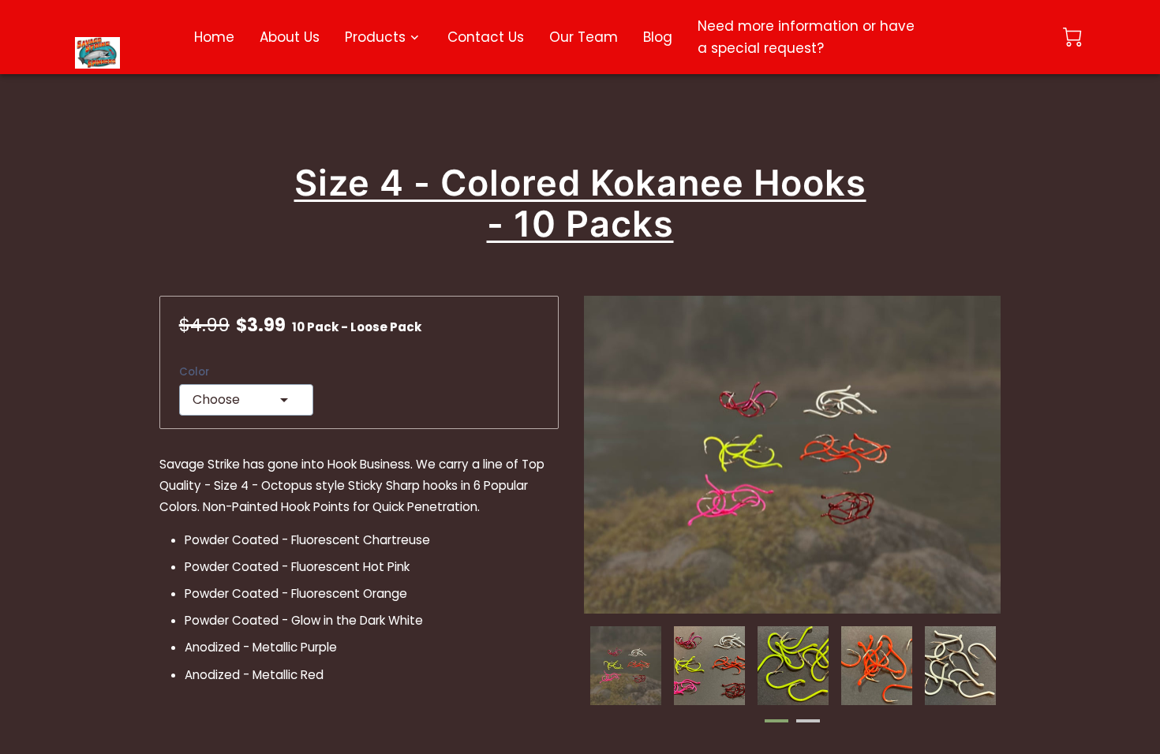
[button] (246, 400)
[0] (1072, 37)
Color (194, 372)
